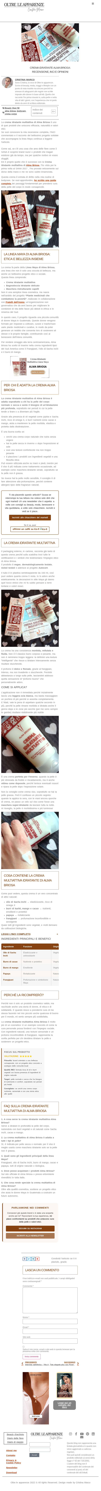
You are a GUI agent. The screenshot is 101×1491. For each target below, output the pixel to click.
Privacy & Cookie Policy (13, 1461)
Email (26, 1327)
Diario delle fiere (15, 1438)
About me (11, 1450)
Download (11, 1472)
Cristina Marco (25, 79)
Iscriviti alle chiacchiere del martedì (30, 517)
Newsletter (11, 1467)
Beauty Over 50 (12, 108)
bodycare (21, 111)
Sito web (26, 1337)
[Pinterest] (87, 1433)
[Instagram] (70, 1433)
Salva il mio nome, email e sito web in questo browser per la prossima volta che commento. (49, 1350)
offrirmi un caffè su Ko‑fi (26, 529)
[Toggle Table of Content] (52, 111)
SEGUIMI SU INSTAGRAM (30, 1228)
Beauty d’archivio (15, 1434)
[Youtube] (81, 1433)
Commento (28, 1286)
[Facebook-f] (76, 1433)
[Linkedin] (93, 1433)
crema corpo (11, 114)
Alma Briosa (32, 165)
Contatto (10, 1455)
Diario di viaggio (15, 1442)
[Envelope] (81, 1437)
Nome (26, 1317)
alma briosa (10, 111)
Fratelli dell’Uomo (15, 302)
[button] (25, 1259)
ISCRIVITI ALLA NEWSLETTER (30, 1236)
